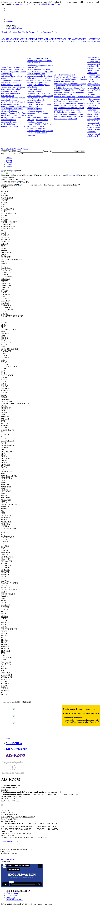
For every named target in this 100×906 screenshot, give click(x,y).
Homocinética (66, 97)
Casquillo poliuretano (34, 92)
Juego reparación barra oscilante (69, 115)
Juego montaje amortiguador (69, 114)
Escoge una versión (64, 185)
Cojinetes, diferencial (35, 110)
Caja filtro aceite (33, 58)
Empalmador (75, 79)
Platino (94, 112)
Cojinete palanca (38, 104)
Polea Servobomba (92, 117)
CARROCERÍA (10, 182)
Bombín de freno (15, 113)
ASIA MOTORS (73, 39)
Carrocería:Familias (50, 32)
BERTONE (75, 41)
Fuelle (63, 90)
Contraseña (47, 151)
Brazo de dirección (13, 115)
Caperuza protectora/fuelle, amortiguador (39, 63)
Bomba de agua (12, 102)
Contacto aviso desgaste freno (38, 118)
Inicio (8, 738)
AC (11, 39)
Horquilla (75, 97)
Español (9, 158)
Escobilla (64, 84)
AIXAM (27, 39)
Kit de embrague (16, 748)
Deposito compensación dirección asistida (40, 132)
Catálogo (24, 149)
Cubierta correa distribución (35, 127)
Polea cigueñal (93, 115)
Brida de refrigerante (8, 121)
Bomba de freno (15, 107)
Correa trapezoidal (34, 123)
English (9, 160)
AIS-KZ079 (15, 755)
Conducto (39, 117)
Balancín (10, 93)
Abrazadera (5, 67)
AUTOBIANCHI (15, 41)
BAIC (41, 41)
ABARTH (5, 39)
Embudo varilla (64, 79)
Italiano (9, 166)
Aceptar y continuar (20, 4)
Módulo (93, 84)
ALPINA (47, 39)
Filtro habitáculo (74, 88)
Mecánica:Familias (22, 32)
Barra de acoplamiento (7, 97)
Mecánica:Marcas (8, 32)
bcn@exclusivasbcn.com (15, 28)
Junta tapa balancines (69, 119)
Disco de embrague (61, 75)
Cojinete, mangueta (33, 108)
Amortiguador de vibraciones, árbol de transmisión (14, 82)
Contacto (17, 149)
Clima (37, 96)
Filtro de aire (63, 88)
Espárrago (72, 84)
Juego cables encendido (71, 105)
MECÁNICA (24, 182)
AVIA (36, 41)
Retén (97, 129)
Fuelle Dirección (72, 90)
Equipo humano (12, 895)
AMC (60, 39)
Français (9, 164)
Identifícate (10, 21)
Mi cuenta (5, 149)
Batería (14, 98)
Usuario (17, 151)
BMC (89, 41)
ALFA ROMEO (37, 39)
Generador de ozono (71, 92)
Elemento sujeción (65, 77)
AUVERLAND (28, 41)
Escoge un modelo (38, 185)
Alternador (14, 76)
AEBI (21, 39)
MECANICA (14, 743)
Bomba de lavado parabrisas (14, 108)
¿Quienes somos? (12, 893)
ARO (64, 39)
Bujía (8, 124)
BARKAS (48, 41)
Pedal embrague (91, 106)
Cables (11, 126)
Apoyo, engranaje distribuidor (11, 86)
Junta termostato (93, 57)
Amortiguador (8, 80)
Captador (41, 65)
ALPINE (54, 39)
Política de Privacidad (37, 4)
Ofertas (11, 149)
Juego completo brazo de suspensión (69, 106)
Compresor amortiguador (35, 112)
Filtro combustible (69, 86)
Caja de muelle (20, 126)
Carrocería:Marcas (36, 32)
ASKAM (83, 39)
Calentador (41, 61)
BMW (93, 41)
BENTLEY (65, 41)
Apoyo (12, 85)
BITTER (83, 41)
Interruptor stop (63, 103)
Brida (14, 117)
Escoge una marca (8, 185)
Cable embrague (8, 125)
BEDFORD (56, 41)
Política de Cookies (53, 4)
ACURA (15, 39)
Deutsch (9, 162)
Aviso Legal (10, 898)
